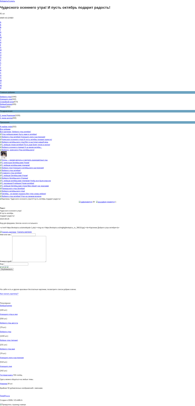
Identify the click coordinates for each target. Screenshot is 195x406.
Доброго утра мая (7, 349)
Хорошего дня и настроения (12, 358)
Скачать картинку (24, 232)
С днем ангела (6, 118)
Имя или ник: (5, 235)
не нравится (109, 202)
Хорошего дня (6, 99)
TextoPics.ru (5, 396)
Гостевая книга (6, 375)
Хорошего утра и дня (9, 314)
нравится (88, 202)
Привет (3, 107)
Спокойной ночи (7, 102)
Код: (1, 264)
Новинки (4, 384)
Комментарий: (6, 261)
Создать (11, 1)
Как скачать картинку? (9, 294)
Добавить (4, 1)
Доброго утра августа (9, 323)
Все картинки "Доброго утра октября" (15, 132)
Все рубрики (5, 129)
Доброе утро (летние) (9, 340)
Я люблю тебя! (6, 127)
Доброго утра (5, 97)
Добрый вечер (6, 104)
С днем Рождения (7, 115)
